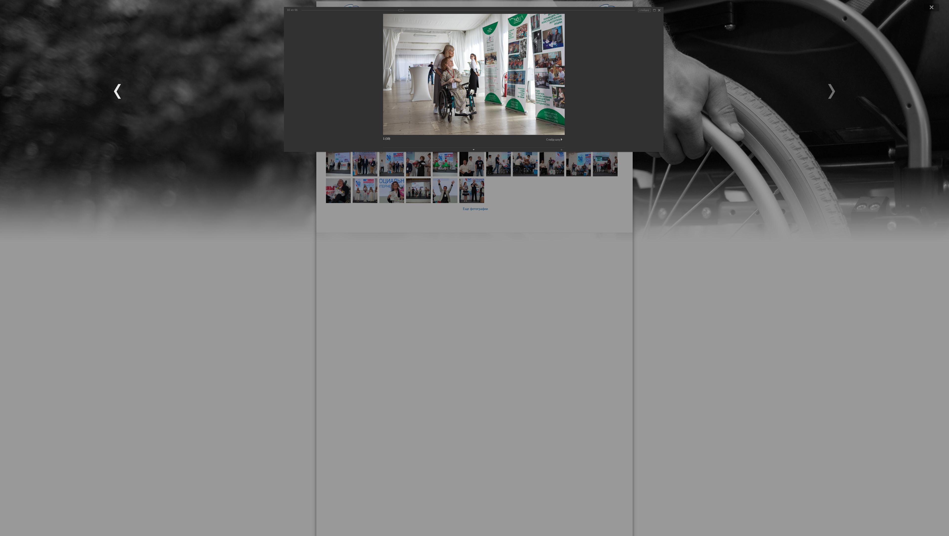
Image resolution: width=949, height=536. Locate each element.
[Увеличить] (654, 10)
